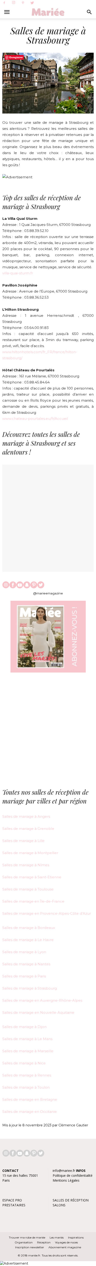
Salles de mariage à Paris (24, 976)
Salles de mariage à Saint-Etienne (31, 877)
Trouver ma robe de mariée (27, 1237)
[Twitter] (32, 3)
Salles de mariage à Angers (26, 816)
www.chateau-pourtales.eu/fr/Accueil (35, 418)
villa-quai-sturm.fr (17, 273)
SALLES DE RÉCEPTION (71, 1200)
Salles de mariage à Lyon (24, 952)
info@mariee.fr (64, 1170)
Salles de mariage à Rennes (26, 1075)
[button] (89, 12)
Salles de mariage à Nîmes (25, 865)
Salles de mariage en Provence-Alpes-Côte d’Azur (46, 913)
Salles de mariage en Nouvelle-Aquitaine (38, 1012)
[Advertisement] (48, 731)
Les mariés (57, 1237)
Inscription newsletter (29, 1247)
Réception (44, 1242)
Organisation (24, 1242)
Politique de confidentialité (73, 1175)
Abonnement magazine (64, 1247)
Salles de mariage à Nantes (26, 964)
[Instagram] (13, 3)
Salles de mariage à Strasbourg (29, 988)
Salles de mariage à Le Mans (27, 1039)
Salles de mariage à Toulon (26, 1087)
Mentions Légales (66, 1180)
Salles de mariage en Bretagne (29, 1099)
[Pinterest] (22, 3)
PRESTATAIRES (13, 1205)
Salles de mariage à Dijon (24, 1027)
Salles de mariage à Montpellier (30, 853)
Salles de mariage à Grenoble (28, 828)
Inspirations (76, 1237)
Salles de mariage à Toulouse (28, 889)
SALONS (59, 1205)
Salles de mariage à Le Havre (28, 940)
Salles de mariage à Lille (23, 840)
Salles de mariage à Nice (24, 1063)
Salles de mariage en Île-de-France (33, 901)
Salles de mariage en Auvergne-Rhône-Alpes (42, 1000)
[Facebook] (4, 3)
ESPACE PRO (12, 1200)
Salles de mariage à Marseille (27, 1051)
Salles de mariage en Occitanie (29, 1111)
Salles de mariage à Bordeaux (28, 927)
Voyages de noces (66, 1242)
